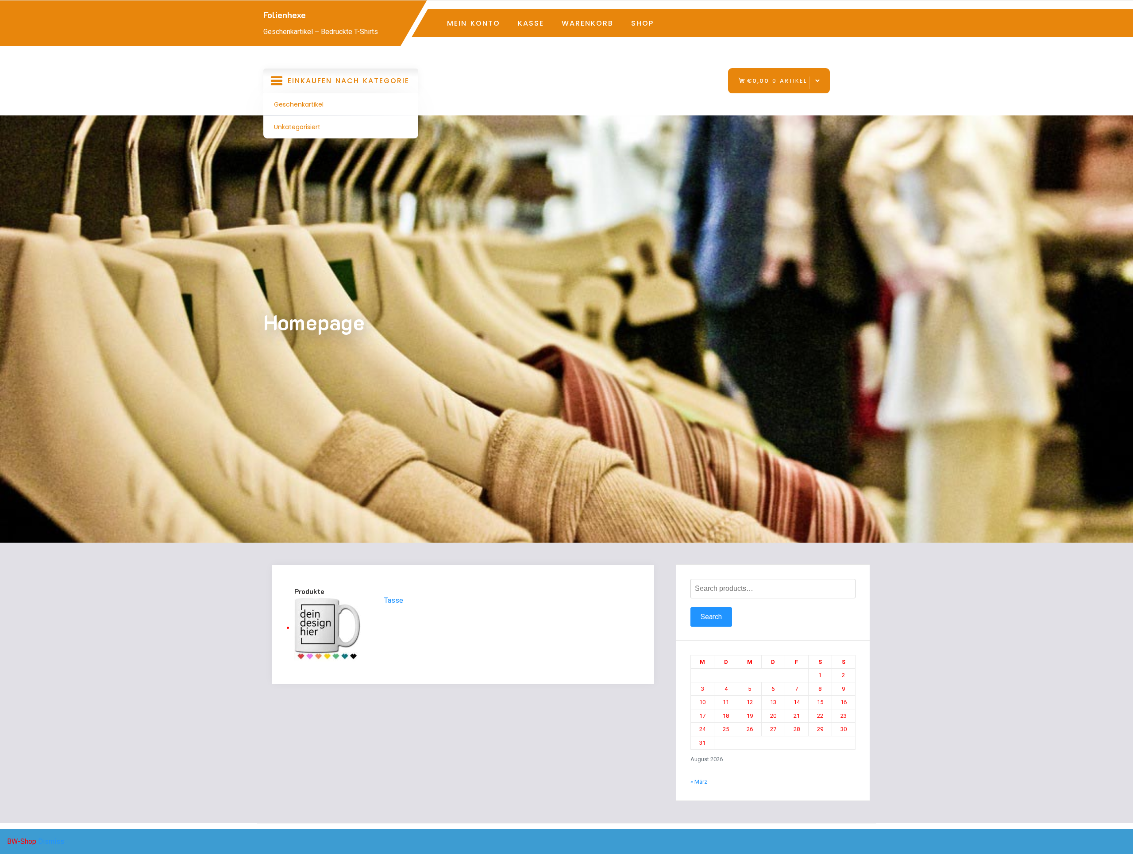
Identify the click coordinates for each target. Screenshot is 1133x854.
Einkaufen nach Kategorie (341, 84)
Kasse (531, 23)
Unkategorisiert (297, 127)
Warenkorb (587, 23)
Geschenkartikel (299, 104)
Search (711, 617)
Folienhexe (284, 14)
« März (698, 781)
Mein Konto (473, 23)
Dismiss (51, 841)
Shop (642, 23)
